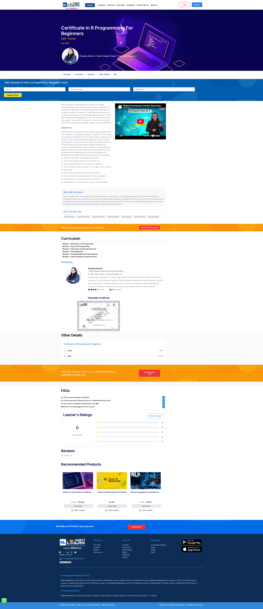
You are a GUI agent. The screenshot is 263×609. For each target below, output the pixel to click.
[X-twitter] (64, 552)
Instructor (91, 74)
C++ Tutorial (151, 595)
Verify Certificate (67, 605)
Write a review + (156, 416)
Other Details (104, 74)
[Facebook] (60, 552)
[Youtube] (75, 552)
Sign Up (197, 5)
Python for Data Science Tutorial (132, 595)
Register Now (12, 95)
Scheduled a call (149, 373)
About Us (81, 605)
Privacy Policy (93, 605)
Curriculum (79, 74)
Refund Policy (108, 605)
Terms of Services (195, 605)
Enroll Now (70, 500)
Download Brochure (149, 227)
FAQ (115, 74)
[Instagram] (71, 552)
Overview (66, 74)
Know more (136, 527)
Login (184, 5)
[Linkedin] (68, 552)
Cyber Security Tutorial (109, 595)
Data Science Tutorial (90, 595)
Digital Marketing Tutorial (71, 595)
